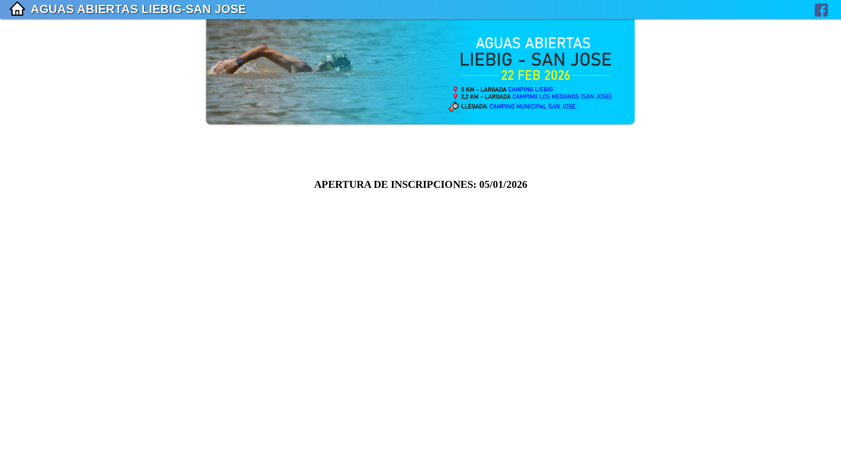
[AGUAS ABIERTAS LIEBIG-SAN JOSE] (420, 122)
